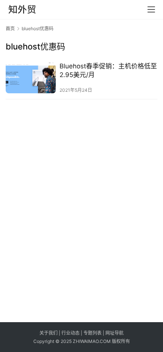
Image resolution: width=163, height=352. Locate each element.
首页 (10, 28)
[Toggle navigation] (151, 9)
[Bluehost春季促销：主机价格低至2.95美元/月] (31, 77)
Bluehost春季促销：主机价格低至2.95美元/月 (108, 70)
